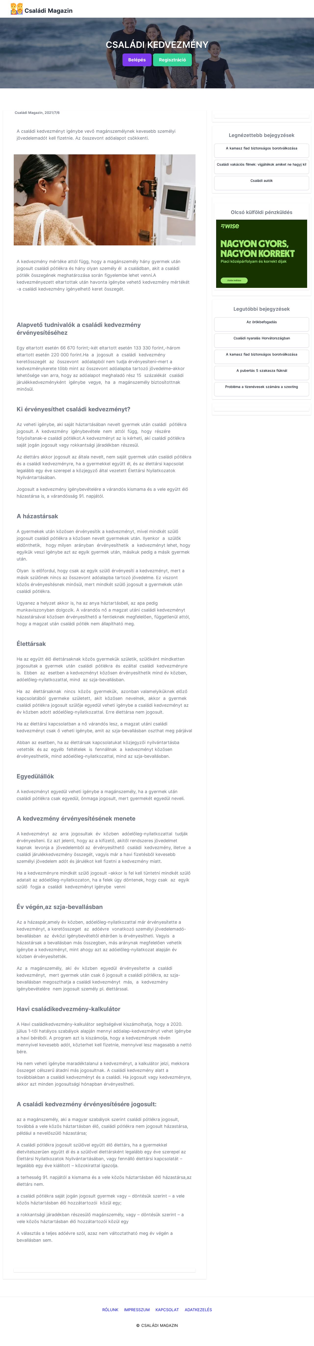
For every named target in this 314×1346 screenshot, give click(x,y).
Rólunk (110, 1309)
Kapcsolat (167, 1309)
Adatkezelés (198, 1309)
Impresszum (137, 1309)
